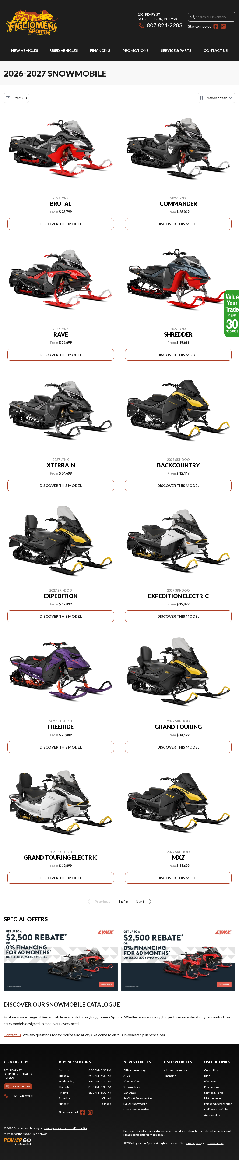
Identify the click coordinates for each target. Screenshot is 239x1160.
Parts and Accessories (218, 1104)
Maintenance (212, 1098)
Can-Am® (129, 1092)
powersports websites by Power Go (65, 1128)
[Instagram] (223, 26)
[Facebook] (216, 26)
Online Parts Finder (216, 1109)
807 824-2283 (165, 25)
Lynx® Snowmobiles (136, 1104)
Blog (207, 1076)
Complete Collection (136, 1109)
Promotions (136, 50)
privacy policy (194, 1143)
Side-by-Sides (131, 1081)
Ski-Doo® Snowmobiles (138, 1098)
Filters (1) (19, 98)
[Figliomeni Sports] (32, 22)
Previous (102, 901)
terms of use (216, 1143)
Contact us (12, 1034)
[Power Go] (45, 1141)
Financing (100, 50)
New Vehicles (24, 50)
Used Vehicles (64, 50)
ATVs (126, 1076)
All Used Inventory (175, 1070)
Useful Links (217, 1062)
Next (140, 901)
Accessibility (212, 1115)
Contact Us (216, 50)
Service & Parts (176, 50)
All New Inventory (134, 1070)
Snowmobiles (131, 1087)
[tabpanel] (85, 1087)
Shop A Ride (30, 1133)
